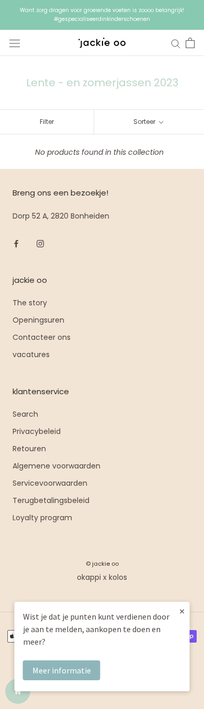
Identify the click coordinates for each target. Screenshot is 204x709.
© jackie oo (102, 563)
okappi (89, 577)
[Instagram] (40, 243)
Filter (47, 121)
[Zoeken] (175, 43)
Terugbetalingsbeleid (51, 500)
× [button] (182, 610)
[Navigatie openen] (14, 43)
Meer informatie (61, 670)
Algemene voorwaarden (56, 466)
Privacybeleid (37, 431)
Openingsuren (38, 320)
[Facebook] (16, 243)
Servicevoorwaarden (50, 483)
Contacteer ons (42, 337)
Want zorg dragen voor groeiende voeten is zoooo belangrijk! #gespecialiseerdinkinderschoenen (102, 14)
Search (25, 414)
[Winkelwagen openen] (190, 43)
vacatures (31, 354)
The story (30, 303)
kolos (118, 577)
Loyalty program (42, 517)
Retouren (29, 448)
